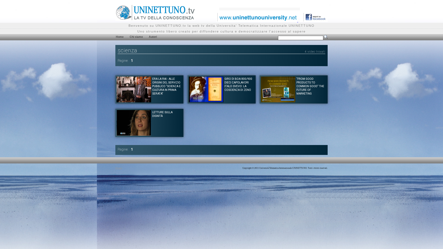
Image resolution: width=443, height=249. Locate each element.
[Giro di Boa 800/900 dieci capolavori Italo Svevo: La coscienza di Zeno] (206, 101)
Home (120, 37)
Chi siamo (136, 37)
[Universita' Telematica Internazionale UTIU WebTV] (155, 19)
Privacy (118, 168)
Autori (153, 37)
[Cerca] (326, 37)
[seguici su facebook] (314, 21)
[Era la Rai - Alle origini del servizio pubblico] (134, 101)
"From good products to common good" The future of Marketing (310, 86)
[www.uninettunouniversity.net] (257, 21)
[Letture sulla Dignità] (134, 134)
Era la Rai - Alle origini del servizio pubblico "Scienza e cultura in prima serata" (166, 86)
